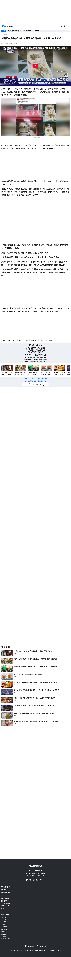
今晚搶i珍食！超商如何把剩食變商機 (35, 359)
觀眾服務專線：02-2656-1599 (35, 875)
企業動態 (3, 919)
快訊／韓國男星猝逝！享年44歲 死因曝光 (18, 31)
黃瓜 (20, 340)
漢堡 (4, 340)
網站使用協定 (5, 906)
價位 (14, 340)
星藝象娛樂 (4, 927)
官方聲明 (3, 936)
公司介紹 (3, 917)
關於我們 (3, 889)
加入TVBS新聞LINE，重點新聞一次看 (35, 381)
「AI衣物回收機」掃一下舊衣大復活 (36, 361)
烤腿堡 (41, 340)
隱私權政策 (4, 901)
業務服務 (3, 934)
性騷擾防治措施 (5, 903)
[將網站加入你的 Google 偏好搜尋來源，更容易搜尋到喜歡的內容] (35, 384)
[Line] (30, 880)
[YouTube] (40, 880)
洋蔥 (9, 340)
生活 (6, 34)
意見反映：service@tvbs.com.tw (35, 873)
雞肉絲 (26, 340)
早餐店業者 (34, 340)
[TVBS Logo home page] (7, 26)
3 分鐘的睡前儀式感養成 (35, 352)
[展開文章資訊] (68, 43)
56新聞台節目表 (5, 892)
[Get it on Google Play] (41, 946)
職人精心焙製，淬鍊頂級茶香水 (35, 350)
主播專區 (3, 924)
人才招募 (3, 922)
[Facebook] (27, 880)
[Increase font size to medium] (61, 26)
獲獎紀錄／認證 (5, 939)
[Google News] (44, 880)
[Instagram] (37, 880)
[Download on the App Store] (29, 946)
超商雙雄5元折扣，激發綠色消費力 (35, 357)
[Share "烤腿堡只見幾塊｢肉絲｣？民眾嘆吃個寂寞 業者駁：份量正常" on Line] (64, 26)
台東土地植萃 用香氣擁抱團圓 (35, 348)
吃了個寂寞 (49, 340)
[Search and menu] (68, 26)
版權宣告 (3, 908)
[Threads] (34, 880)
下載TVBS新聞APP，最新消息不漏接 (35, 379)
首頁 (2, 34)
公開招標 (3, 931)
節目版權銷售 (5, 929)
